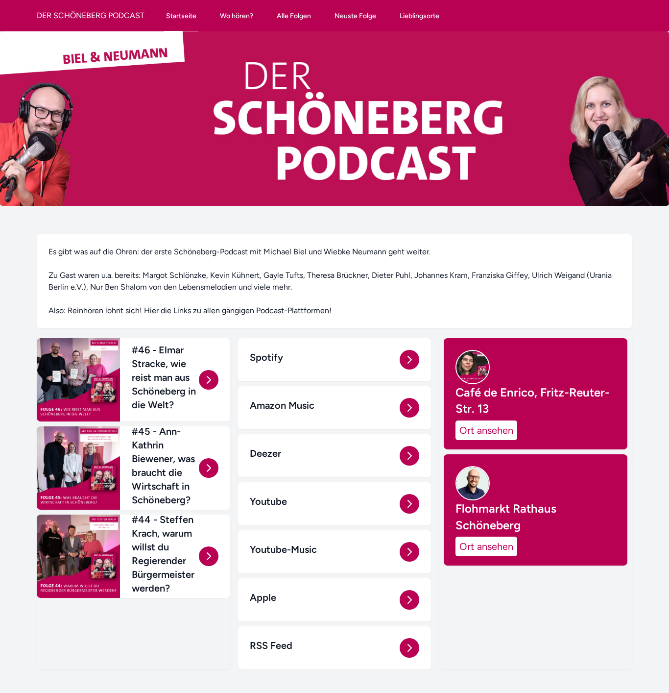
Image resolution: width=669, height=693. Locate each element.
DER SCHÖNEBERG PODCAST (90, 15)
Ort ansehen (486, 430)
